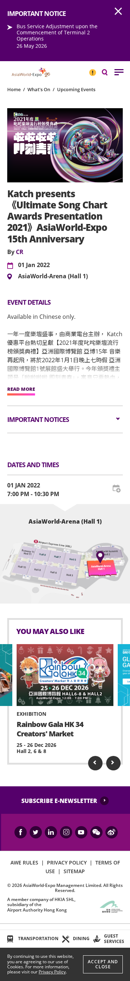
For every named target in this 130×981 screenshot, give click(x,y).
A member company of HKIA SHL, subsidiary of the (41, 904)
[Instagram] (66, 832)
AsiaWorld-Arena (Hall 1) (53, 276)
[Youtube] (81, 832)
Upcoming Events (76, 89)
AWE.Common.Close (118, 11)
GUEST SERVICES (114, 938)
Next (113, 763)
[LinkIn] (51, 832)
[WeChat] (96, 832)
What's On (38, 89)
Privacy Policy (52, 972)
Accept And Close (103, 964)
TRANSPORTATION (38, 938)
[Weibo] (111, 832)
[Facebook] (20, 832)
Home (14, 89)
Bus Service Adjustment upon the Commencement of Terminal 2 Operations (57, 32)
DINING (81, 938)
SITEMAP (74, 871)
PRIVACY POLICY (67, 862)
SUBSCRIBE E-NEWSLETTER (59, 801)
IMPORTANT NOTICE (92, 69)
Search (108, 72)
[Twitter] (36, 832)
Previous (95, 763)
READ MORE (21, 389)
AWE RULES (24, 862)
